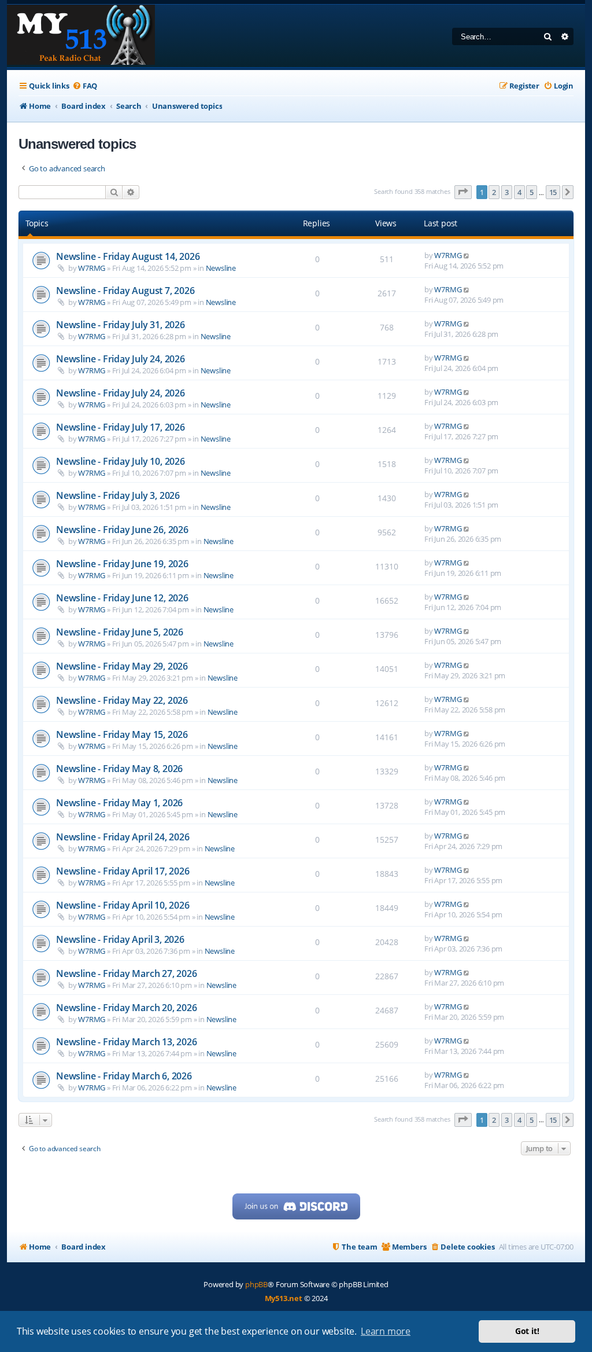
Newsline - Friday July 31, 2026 (120, 324)
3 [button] (507, 192)
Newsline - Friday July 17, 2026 (120, 427)
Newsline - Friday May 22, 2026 (122, 700)
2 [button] (494, 192)
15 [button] (553, 192)
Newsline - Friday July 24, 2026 (120, 358)
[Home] (81, 36)
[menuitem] (84, 86)
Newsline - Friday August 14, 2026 (127, 256)
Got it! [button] (527, 1330)
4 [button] (519, 192)
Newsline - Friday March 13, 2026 (126, 1041)
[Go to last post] (467, 255)
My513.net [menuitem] (283, 1298)
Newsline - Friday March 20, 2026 (126, 1007)
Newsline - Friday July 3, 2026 (118, 495)
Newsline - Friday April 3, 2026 (120, 939)
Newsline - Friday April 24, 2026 (123, 837)
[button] (463, 192)
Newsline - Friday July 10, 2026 (120, 461)
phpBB (256, 1284)
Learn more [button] (385, 1331)
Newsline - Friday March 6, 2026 (124, 1076)
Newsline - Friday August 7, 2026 (125, 290)
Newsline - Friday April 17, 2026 (123, 871)
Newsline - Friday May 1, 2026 (119, 802)
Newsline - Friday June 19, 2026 (122, 563)
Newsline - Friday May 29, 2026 (122, 666)
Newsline (221, 268)
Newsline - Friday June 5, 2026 (119, 632)
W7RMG (91, 268)
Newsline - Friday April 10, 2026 (123, 905)
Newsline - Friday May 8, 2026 (119, 768)
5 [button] (532, 192)
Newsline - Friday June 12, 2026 (122, 598)
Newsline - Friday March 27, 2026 (126, 973)
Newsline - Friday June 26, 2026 (122, 529)
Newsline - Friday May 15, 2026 (122, 734)
